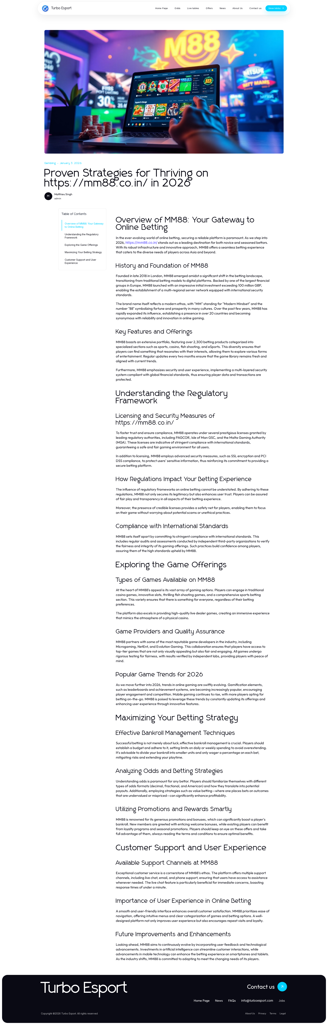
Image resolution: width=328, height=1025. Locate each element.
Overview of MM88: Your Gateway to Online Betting (84, 225)
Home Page (202, 1000)
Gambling (50, 163)
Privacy (262, 1013)
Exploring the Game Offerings (81, 244)
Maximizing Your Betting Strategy (83, 252)
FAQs (232, 1000)
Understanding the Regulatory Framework (82, 236)
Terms (273, 1013)
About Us (250, 1013)
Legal (283, 1013)
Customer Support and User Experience (80, 261)
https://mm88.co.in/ (141, 243)
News (219, 1000)
